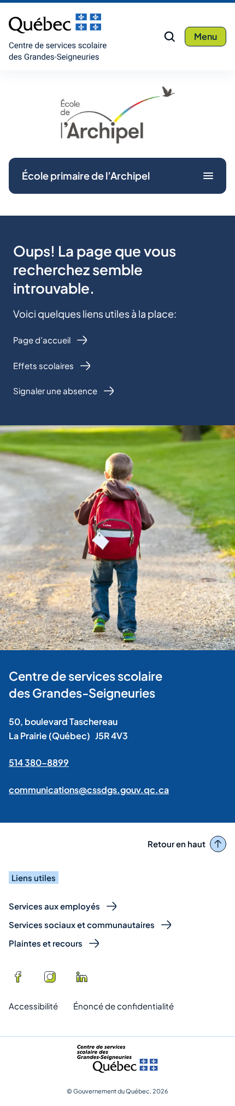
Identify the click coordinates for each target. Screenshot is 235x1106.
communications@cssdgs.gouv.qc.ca (89, 789)
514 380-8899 (39, 762)
